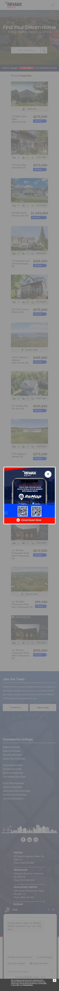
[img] (56, 980)
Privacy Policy (28, 985)
